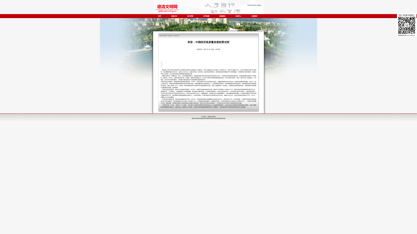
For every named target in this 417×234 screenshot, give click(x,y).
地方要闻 (190, 16)
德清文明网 (162, 36)
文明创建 (206, 16)
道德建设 (222, 16)
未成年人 (238, 16)
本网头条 (176, 36)
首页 (159, 16)
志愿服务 (255, 16)
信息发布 (174, 16)
